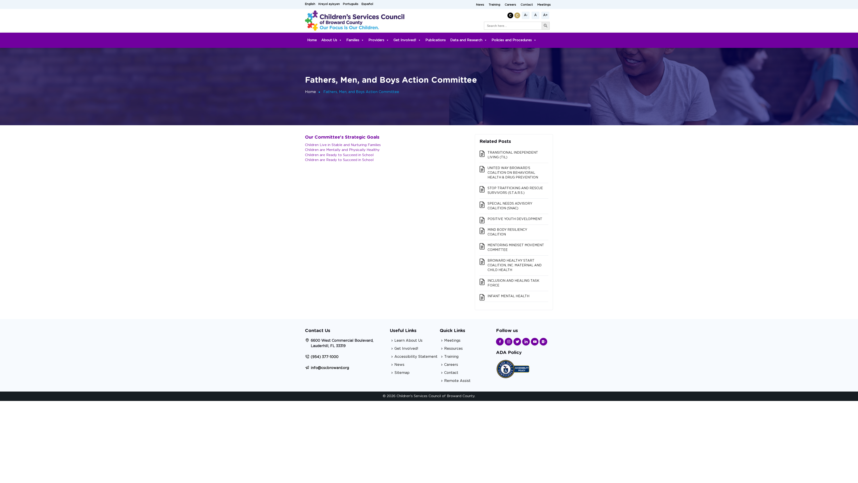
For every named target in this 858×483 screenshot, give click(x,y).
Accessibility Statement (415, 356)
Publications (435, 40)
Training (494, 4)
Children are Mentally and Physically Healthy (342, 150)
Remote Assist (457, 381)
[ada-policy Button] (513, 368)
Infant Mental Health (508, 296)
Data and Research (466, 40)
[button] (510, 14)
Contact (527, 4)
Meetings (544, 4)
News (480, 4)
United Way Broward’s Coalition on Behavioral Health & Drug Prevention (513, 173)
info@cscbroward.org (330, 368)
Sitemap (402, 373)
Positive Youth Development (515, 219)
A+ (545, 15)
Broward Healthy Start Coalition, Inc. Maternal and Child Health (515, 265)
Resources (453, 348)
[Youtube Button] (534, 341)
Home (312, 40)
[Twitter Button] (517, 341)
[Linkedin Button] (526, 341)
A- (526, 15)
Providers (376, 40)
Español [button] (367, 4)
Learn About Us (408, 340)
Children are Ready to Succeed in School (339, 155)
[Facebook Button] (500, 341)
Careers (510, 4)
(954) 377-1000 (325, 357)
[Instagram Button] (508, 341)
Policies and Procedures (512, 40)
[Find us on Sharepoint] (543, 341)
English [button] (310, 4)
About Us (329, 40)
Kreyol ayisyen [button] (329, 4)
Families (352, 40)
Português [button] (350, 4)
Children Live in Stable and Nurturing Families (343, 145)
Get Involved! (404, 40)
